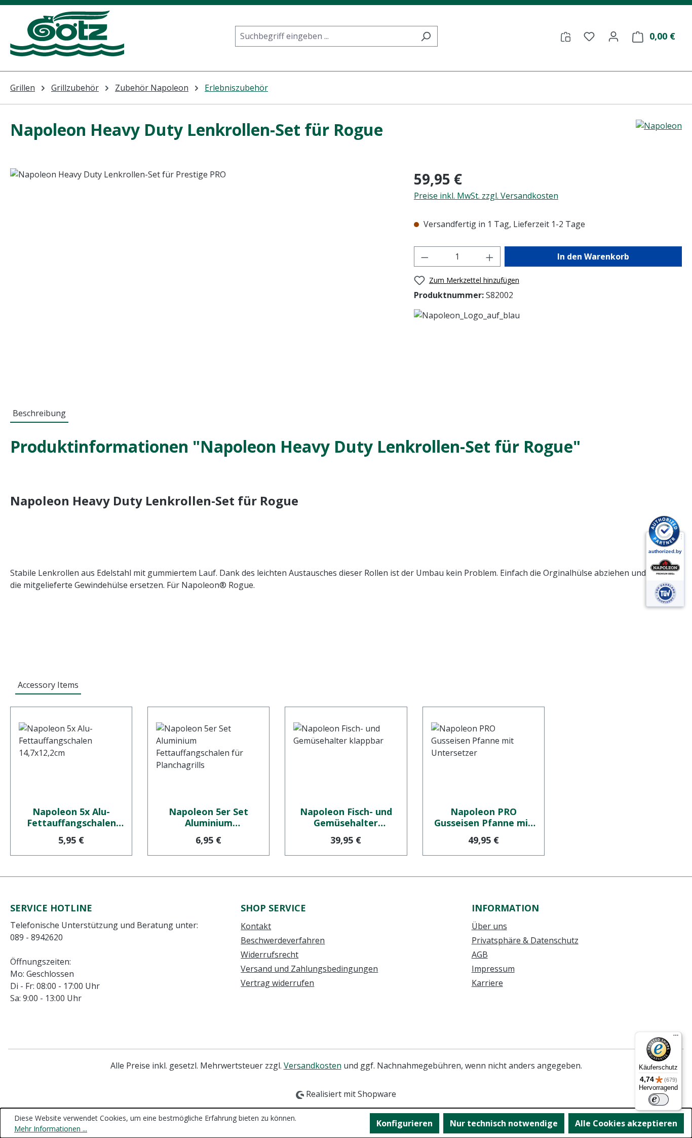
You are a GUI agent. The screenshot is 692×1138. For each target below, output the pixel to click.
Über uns (489, 926)
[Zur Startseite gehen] (67, 34)
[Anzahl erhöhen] (490, 256)
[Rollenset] (201, 277)
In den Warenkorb (593, 256)
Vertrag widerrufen (277, 982)
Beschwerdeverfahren (283, 940)
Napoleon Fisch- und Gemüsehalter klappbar (346, 817)
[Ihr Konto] (613, 36)
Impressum (493, 968)
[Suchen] (426, 36)
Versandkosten (312, 1065)
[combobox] (324, 36)
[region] (202, 277)
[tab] (39, 414)
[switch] (658, 1099)
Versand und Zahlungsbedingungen (309, 968)
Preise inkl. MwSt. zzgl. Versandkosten (486, 195)
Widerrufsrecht (269, 954)
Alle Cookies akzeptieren (626, 1123)
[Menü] (676, 1038)
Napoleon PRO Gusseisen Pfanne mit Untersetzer (483, 817)
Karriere (487, 982)
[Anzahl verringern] (424, 256)
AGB (480, 954)
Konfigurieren (404, 1123)
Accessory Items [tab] (48, 684)
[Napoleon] (659, 134)
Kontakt (256, 926)
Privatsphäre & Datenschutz (525, 940)
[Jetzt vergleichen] (565, 36)
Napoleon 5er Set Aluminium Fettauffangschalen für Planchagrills (208, 817)
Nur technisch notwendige (504, 1123)
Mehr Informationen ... (50, 1128)
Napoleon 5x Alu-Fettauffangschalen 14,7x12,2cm (71, 817)
